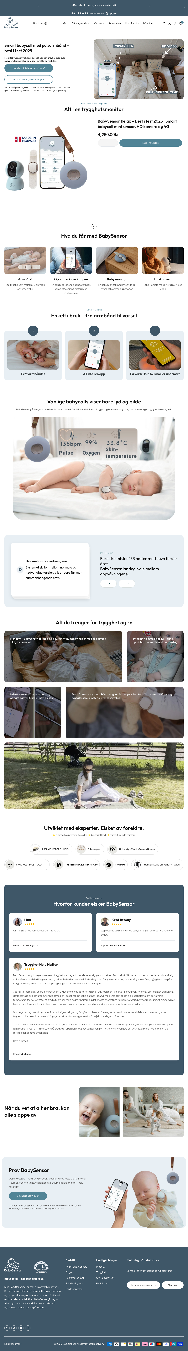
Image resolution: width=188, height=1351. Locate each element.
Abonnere (172, 1285)
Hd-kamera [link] (162, 279)
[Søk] (164, 23)
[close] (184, 8)
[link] (80, 23)
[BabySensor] (11, 23)
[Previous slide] (108, 584)
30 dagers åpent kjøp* (28, 1195)
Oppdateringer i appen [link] (71, 279)
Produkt (100, 1266)
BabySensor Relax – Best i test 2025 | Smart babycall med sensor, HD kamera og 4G (137, 123)
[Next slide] (127, 584)
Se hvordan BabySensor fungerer (29, 79)
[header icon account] (169, 23)
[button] (38, 5)
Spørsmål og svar (75, 1277)
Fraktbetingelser (74, 1289)
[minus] (101, 143)
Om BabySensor (105, 1277)
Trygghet (101, 1272)
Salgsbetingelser (75, 1283)
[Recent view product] (175, 23)
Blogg (69, 1272)
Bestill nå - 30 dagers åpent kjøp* (29, 68)
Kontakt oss (102, 1283)
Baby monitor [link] (117, 279)
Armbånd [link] (25, 279)
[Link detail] (7, 1328)
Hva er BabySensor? (76, 1266)
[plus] (114, 143)
